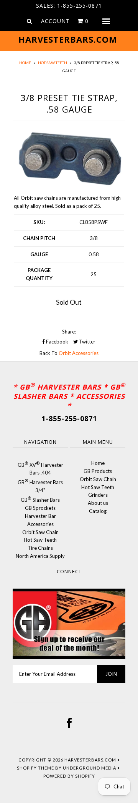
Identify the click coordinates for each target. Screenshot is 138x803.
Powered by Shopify (69, 775)
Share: (69, 331)
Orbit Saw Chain (40, 532)
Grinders (98, 495)
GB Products (98, 471)
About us (98, 503)
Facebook (56, 341)
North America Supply (40, 556)
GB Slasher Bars (40, 500)
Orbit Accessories (79, 353)
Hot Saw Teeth (52, 62)
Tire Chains (40, 548)
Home (25, 62)
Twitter (86, 341)
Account (55, 21)
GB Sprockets (40, 508)
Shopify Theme (35, 767)
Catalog (98, 511)
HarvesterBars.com (90, 759)
